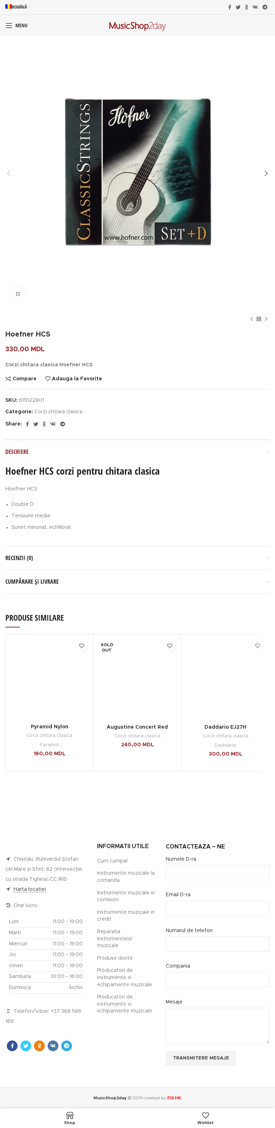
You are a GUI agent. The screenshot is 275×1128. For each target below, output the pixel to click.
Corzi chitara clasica (58, 411)
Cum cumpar (112, 861)
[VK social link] (255, 7)
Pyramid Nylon (49, 726)
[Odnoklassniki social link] (246, 7)
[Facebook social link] (229, 7)
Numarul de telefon (189, 930)
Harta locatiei (30, 889)
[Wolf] (137, 798)
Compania (178, 966)
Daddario (225, 745)
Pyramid (49, 744)
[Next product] (266, 319)
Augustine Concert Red (137, 727)
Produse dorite (115, 958)
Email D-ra (178, 894)
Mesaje (174, 1002)
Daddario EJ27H (225, 727)
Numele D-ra (181, 859)
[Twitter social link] (238, 7)
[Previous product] (251, 319)
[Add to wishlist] (81, 646)
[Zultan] (49, 798)
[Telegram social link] (265, 7)
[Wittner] (226, 798)
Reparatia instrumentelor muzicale (114, 938)
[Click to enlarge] (18, 294)
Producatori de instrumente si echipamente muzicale (124, 977)
